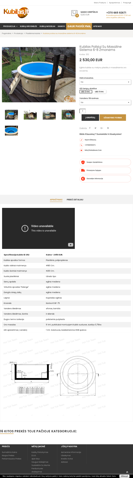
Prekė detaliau (75, 199)
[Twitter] (95, 128)
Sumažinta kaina (9, 452)
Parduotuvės (37, 468)
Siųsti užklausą (90, 140)
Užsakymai (66, 455)
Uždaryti (124, 476)
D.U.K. (34, 455)
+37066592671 (90, 145)
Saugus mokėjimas (40, 462)
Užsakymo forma (113, 117)
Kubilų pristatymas (40, 452)
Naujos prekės (8, 455)
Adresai (64, 462)
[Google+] (101, 128)
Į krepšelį (90, 117)
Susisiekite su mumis (41, 465)
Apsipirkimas (114, 3)
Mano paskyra (100, 3)
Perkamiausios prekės (11, 458)
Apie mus (36, 458)
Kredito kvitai (67, 458)
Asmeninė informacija (71, 452)
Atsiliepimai (37, 471)
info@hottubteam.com (93, 150)
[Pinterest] (108, 128)
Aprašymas (56, 199)
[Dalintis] (90, 128)
